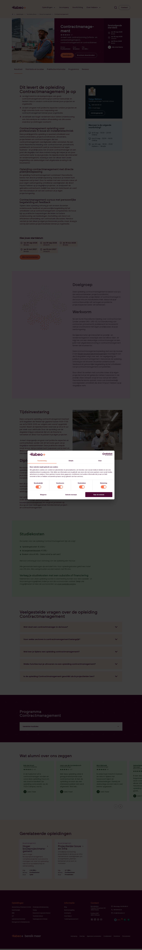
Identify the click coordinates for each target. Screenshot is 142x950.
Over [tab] (100, 460)
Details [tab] (71, 460)
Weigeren (43, 494)
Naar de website (98, 494)
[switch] (60, 486)
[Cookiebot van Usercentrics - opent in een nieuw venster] (103, 454)
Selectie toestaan (71, 494)
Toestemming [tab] (42, 460)
